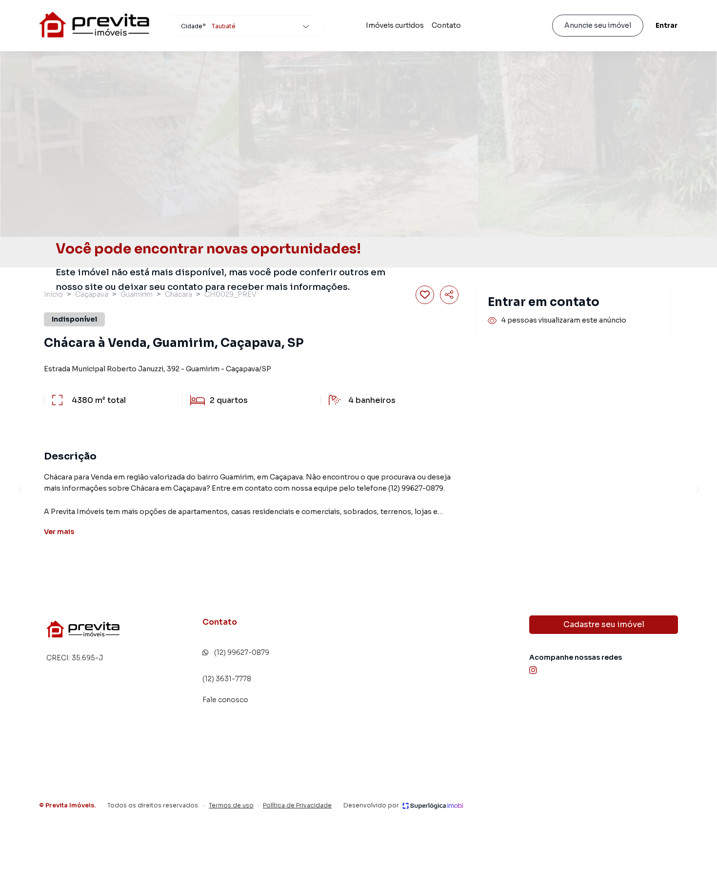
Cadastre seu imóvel (603, 624)
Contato (446, 25)
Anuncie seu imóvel (597, 25)
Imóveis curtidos (395, 25)
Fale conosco (225, 699)
